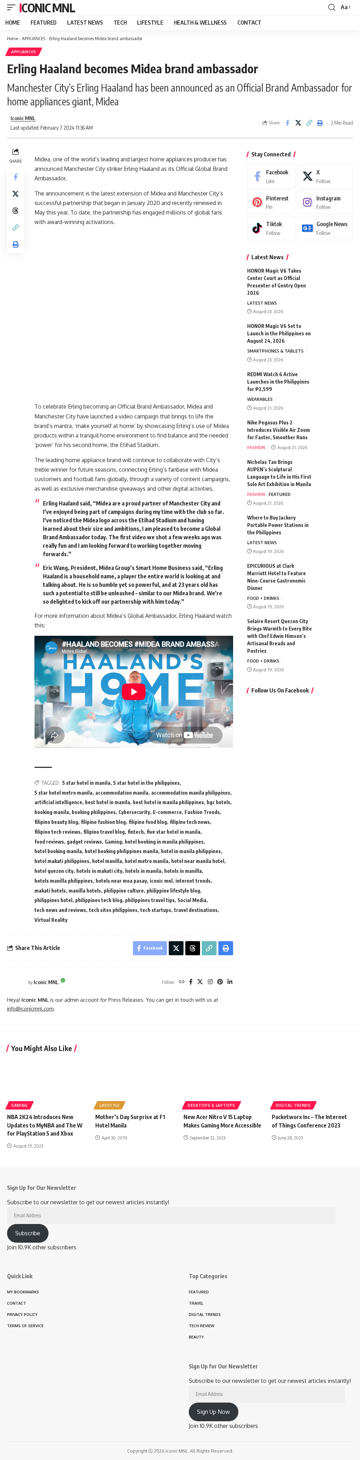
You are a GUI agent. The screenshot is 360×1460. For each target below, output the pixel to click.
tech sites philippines (113, 910)
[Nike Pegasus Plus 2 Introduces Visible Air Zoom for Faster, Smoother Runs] (335, 432)
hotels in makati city (99, 871)
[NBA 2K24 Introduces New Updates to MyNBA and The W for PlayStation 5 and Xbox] (47, 1083)
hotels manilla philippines (63, 881)
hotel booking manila (58, 851)
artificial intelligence (58, 802)
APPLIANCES (33, 38)
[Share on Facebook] (287, 123)
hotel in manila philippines (191, 851)
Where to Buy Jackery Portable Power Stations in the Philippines (278, 525)
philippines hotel (53, 900)
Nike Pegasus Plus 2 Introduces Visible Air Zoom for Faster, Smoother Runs (278, 430)
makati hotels (50, 891)
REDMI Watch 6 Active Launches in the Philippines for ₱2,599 (278, 381)
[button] (13, 7)
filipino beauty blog (56, 822)
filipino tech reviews (57, 832)
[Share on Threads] (15, 210)
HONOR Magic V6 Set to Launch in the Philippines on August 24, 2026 (279, 333)
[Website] (181, 982)
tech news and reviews (60, 910)
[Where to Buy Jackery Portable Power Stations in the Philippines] (335, 527)
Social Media (192, 900)
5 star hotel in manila (86, 783)
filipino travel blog (104, 832)
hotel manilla (107, 861)
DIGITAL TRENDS (293, 1105)
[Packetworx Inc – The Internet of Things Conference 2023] (312, 1083)
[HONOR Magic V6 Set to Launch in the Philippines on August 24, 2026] (335, 335)
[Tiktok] (271, 228)
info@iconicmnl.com (30, 1008)
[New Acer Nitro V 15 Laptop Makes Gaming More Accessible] (224, 1083)
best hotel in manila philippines (168, 802)
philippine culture (124, 891)
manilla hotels (85, 891)
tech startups (155, 910)
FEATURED (280, 494)
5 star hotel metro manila (63, 793)
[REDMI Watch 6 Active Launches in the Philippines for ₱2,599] (335, 384)
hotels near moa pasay (121, 881)
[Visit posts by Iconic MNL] (16, 982)
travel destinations (196, 910)
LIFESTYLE (109, 1105)
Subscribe (27, 1233)
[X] (200, 982)
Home (12, 38)
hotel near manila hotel (197, 861)
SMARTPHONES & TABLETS (275, 351)
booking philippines (94, 812)
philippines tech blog (98, 900)
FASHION (256, 447)
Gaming (113, 842)
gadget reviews (84, 842)
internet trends (193, 881)
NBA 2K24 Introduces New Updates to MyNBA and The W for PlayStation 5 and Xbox (45, 1125)
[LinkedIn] (230, 982)
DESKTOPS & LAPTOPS (211, 1105)
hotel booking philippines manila (121, 851)
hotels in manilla (183, 871)
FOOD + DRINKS (263, 598)
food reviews (49, 842)
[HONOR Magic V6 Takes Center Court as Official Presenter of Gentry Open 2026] (335, 280)
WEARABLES (259, 399)
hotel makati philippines (61, 861)
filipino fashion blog (103, 822)
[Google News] (325, 228)
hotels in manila (143, 871)
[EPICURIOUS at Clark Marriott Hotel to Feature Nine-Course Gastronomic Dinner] (335, 575)
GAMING (19, 1105)
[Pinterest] (220, 982)
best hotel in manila (107, 802)
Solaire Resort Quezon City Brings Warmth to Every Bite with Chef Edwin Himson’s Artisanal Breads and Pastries (279, 636)
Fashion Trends (202, 812)
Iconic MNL (47, 7)
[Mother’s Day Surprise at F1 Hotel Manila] (135, 1083)
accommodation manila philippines (190, 793)
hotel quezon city (53, 871)
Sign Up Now (213, 1411)
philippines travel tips (150, 900)
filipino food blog (148, 822)
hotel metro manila (146, 861)
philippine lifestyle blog (173, 891)
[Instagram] (210, 982)
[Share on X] (298, 123)
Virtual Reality (51, 920)
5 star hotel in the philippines (146, 783)
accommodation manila (121, 793)
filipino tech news (190, 822)
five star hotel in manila (173, 832)
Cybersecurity (134, 812)
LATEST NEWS (262, 303)
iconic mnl (161, 881)
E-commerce (167, 812)
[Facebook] (190, 982)
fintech (136, 832)
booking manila (51, 812)
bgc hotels (218, 802)
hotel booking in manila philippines (164, 842)
